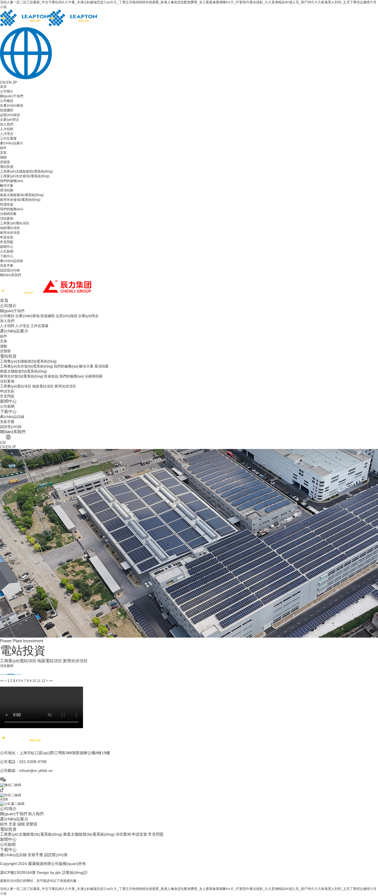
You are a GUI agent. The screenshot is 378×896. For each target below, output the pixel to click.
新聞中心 (6, 247)
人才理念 (6, 134)
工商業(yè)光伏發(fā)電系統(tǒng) (25, 176)
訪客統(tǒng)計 (75, 872)
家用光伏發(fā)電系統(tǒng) (20, 200)
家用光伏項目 (10, 233)
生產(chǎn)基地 (11, 105)
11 (39, 681)
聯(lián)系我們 (10, 275)
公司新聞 (6, 251)
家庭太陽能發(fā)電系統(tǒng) (22, 195)
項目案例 (6, 218)
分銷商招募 (8, 214)
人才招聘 (6, 129)
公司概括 (6, 101)
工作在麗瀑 (8, 138)
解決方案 (6, 186)
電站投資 (6, 167)
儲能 (3, 157)
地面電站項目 (10, 228)
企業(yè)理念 (9, 120)
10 (34, 681)
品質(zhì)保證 (10, 115)
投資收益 (6, 204)
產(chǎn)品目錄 (11, 261)
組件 (3, 148)
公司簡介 (6, 91)
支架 (3, 153)
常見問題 (6, 242)
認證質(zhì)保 (10, 270)
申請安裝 (6, 237)
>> (51, 681)
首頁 (3, 87)
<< (2, 681)
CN (3, 82)
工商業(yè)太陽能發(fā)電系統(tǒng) (26, 171)
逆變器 (5, 162)
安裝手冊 (6, 266)
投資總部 (6, 110)
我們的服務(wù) (11, 181)
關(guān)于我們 (11, 96)
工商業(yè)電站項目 (14, 223)
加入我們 (6, 124)
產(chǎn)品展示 (11, 143)
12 (43, 681)
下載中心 (6, 256)
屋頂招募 (6, 190)
